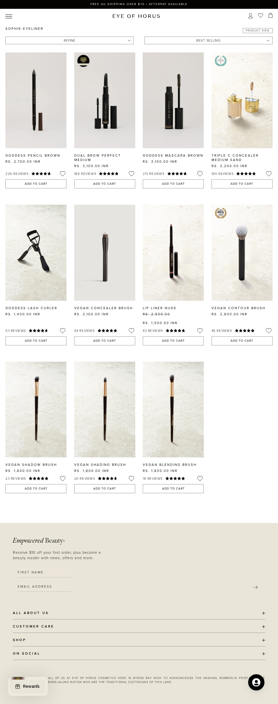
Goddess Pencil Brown (32, 156)
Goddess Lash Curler (31, 308)
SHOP (19, 640)
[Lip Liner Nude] (173, 252)
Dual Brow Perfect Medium (97, 158)
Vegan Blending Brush (170, 465)
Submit (255, 587)
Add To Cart (36, 184)
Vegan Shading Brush (100, 465)
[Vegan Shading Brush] (104, 409)
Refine (70, 41)
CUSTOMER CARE (33, 627)
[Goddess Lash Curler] (35, 252)
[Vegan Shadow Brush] (35, 409)
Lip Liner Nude (160, 308)
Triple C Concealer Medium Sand (235, 158)
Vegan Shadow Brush (31, 465)
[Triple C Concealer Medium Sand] (242, 100)
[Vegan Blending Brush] (173, 409)
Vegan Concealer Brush (103, 308)
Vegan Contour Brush (238, 308)
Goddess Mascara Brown (173, 156)
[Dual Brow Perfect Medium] (104, 100)
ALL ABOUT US (31, 613)
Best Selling (208, 41)
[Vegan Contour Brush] (242, 252)
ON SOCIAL (26, 654)
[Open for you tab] (256, 682)
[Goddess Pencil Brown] (35, 100)
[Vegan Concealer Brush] (104, 252)
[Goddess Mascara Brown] (173, 100)
